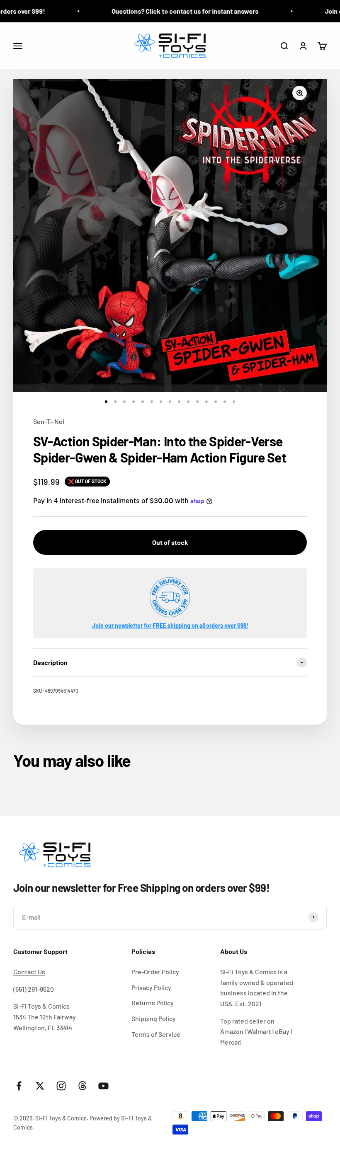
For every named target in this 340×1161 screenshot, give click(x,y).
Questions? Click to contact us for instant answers (170, 11)
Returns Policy (152, 1003)
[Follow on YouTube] (103, 1085)
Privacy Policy (151, 987)
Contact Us (29, 972)
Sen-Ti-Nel (48, 421)
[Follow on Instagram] (61, 1085)
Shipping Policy (153, 1018)
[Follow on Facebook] (18, 1085)
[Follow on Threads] (82, 1085)
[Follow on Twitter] (40, 1085)
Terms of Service (155, 1034)
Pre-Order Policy (155, 972)
